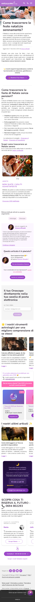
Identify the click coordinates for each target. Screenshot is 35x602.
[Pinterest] (20, 570)
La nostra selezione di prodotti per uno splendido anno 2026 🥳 (16, 376)
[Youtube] (17, 570)
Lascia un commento (17, 277)
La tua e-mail (8, 305)
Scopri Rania (13, 541)
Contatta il (16, 554)
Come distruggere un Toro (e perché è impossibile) (12, 444)
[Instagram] (13, 570)
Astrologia (13, 218)
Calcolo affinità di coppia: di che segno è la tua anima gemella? (13, 354)
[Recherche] (24, 3)
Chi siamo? (23, 575)
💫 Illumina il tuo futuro (16, 77)
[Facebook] (10, 570)
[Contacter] (27, 3)
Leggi (3, 366)
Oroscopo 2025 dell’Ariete (10, 201)
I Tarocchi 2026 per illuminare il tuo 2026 (13, 407)
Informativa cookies (16, 583)
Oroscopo (22, 218)
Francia (26, 588)
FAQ (29, 575)
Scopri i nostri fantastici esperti (17, 559)
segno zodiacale (17, 150)
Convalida (17, 314)
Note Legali (5, 583)
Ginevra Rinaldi (25, 49)
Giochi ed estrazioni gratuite (11, 577)
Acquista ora (13, 416)
